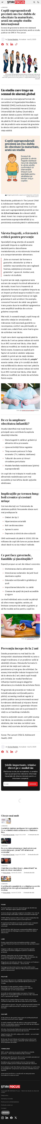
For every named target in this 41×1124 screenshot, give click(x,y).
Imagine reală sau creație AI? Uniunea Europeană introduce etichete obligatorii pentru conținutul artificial (18, 950)
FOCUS (3, 904)
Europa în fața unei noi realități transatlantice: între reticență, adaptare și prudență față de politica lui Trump (19, 981)
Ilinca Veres (6, 872)
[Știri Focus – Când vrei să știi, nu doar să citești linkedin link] (6, 1117)
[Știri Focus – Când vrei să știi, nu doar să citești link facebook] (11, 1117)
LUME (3, 939)
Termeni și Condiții (7, 1098)
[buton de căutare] (34, 2)
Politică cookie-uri (7, 1105)
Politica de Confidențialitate (10, 1102)
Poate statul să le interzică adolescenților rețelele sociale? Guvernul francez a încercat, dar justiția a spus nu (20, 944)
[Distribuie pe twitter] (7, 44)
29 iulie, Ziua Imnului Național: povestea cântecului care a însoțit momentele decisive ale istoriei (20, 1030)
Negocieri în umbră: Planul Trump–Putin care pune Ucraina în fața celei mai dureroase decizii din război (19, 1000)
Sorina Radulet (13, 39)
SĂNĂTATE (4, 7)
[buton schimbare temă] (38, 2)
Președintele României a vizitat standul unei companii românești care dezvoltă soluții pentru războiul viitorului (19, 924)
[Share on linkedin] (11, 751)
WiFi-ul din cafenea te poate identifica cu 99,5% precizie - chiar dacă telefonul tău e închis (17, 1053)
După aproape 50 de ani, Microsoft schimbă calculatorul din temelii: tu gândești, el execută (20, 1057)
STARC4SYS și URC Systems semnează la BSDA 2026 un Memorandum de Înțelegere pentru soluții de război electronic (19, 931)
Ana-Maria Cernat (8, 834)
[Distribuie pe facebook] (3, 44)
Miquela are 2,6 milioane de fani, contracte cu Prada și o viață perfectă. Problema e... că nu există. (20, 962)
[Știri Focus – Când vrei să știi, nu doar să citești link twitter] (15, 1117)
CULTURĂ (4, 1014)
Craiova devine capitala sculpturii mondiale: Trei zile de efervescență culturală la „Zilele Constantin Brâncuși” (20, 913)
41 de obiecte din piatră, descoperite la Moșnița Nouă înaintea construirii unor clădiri (19, 1018)
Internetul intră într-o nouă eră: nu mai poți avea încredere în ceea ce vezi (18, 1074)
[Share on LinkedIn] (11, 44)
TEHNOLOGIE (5, 1048)
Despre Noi (4, 1095)
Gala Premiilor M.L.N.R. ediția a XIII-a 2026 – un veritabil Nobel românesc (20, 1035)
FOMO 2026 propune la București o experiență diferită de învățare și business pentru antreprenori (19, 918)
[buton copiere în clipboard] (16, 44)
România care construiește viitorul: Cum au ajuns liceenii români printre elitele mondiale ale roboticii (19, 1062)
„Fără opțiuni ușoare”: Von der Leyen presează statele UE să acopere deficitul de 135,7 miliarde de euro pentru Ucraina (20, 1006)
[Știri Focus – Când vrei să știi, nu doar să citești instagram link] (2, 1117)
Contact (3, 1108)
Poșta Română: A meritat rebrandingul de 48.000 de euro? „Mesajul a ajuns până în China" (19, 908)
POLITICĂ (4, 976)
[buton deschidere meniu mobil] (2, 2)
